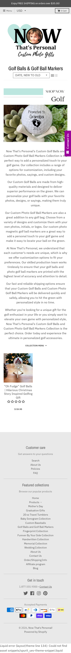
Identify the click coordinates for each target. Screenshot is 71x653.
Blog (35, 568)
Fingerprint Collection (35, 531)
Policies (35, 468)
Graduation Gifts (35, 510)
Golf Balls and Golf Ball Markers (36, 527)
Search (36, 460)
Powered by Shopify (35, 631)
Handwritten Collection (35, 539)
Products (34, 502)
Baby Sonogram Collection (36, 518)
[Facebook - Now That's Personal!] (32, 593)
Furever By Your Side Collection (35, 535)
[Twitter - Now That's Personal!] (25, 593)
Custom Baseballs (35, 523)
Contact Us (35, 555)
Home (35, 498)
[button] (16, 401)
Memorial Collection (35, 543)
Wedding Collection (35, 547)
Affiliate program (35, 564)
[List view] (56, 75)
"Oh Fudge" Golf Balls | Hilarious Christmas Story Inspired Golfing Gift (18, 391)
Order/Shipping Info (35, 560)
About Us (35, 464)
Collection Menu (34, 345)
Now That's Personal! (40, 627)
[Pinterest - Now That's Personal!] (45, 593)
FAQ (35, 473)
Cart (64, 10)
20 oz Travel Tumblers (35, 514)
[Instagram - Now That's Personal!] (39, 593)
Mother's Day (35, 506)
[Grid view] (52, 75)
